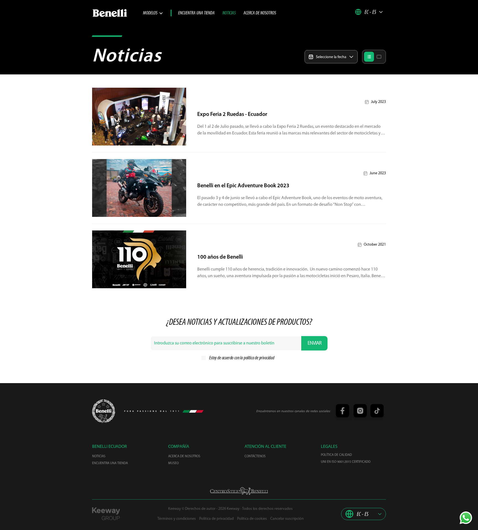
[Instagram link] (359, 411)
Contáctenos (255, 456)
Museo (173, 463)
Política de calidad (336, 455)
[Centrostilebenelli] (239, 491)
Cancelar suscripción (287, 519)
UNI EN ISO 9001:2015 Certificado (345, 462)
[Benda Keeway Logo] (103, 411)
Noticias (229, 13)
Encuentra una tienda (196, 13)
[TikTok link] (376, 411)
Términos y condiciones (176, 519)
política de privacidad (259, 358)
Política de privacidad (216, 519)
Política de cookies (252, 519)
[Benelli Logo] (117, 13)
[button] (369, 12)
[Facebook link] (342, 411)
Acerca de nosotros (259, 13)
